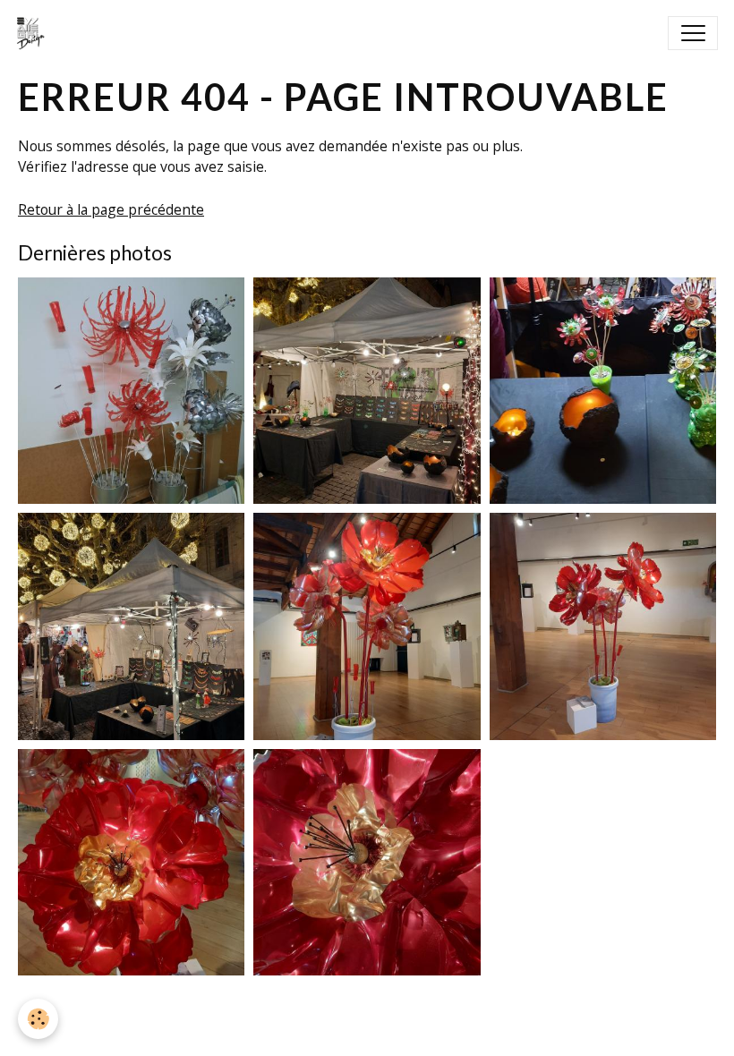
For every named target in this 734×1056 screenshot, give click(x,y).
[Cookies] (38, 1019)
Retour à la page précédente (111, 209)
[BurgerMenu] (693, 33)
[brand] (35, 33)
